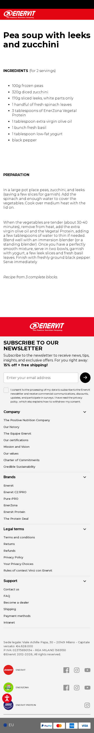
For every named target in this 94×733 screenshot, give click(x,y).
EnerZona (10, 505)
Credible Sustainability (19, 466)
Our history (11, 427)
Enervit (8, 485)
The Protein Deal (15, 518)
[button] (10, 725)
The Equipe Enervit (17, 433)
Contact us (11, 589)
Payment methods (17, 616)
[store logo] (20, 14)
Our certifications (15, 440)
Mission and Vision (16, 446)
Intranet (9, 622)
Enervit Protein (14, 512)
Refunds (9, 550)
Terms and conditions (19, 537)
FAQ (6, 596)
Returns (9, 544)
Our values (11, 453)
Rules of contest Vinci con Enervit (27, 570)
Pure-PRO (10, 498)
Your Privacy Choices (18, 564)
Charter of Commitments (21, 460)
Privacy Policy (13, 557)
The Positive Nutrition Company (26, 420)
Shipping (9, 609)
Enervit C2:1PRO (14, 492)
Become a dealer (16, 602)
